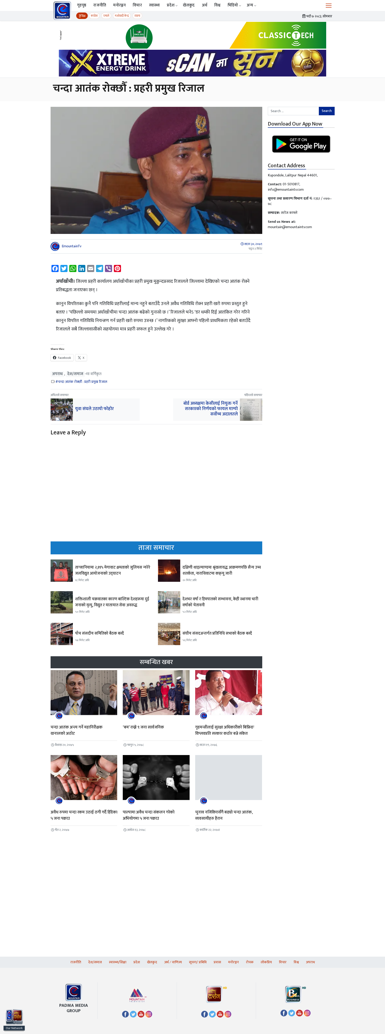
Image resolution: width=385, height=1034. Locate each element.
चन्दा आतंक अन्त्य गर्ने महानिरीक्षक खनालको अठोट (76, 730)
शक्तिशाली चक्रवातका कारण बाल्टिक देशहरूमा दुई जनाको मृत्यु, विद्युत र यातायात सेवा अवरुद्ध (112, 602)
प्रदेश (170, 5)
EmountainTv (71, 246)
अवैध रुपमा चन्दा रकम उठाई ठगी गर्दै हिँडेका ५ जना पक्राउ (84, 815)
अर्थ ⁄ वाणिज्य (173, 962)
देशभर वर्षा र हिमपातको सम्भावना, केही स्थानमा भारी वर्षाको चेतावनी (220, 602)
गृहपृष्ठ (81, 5)
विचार (137, 5)
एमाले (106, 15)
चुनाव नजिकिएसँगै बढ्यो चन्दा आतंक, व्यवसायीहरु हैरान (224, 815)
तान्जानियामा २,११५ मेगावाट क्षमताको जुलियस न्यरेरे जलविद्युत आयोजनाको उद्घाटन (112, 570)
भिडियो (233, 5)
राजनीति (99, 5)
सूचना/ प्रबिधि (198, 962)
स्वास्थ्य (154, 5)
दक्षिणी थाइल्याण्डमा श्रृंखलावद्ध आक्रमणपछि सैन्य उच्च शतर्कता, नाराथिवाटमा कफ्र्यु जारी (221, 570)
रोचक (250, 962)
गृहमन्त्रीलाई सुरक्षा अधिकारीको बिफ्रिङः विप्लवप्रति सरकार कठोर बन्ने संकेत (224, 730)
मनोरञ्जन (119, 5)
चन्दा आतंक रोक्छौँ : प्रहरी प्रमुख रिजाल (82, 382)
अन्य (250, 5)
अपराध (57, 374)
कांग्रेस (94, 15)
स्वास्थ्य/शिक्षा (117, 962)
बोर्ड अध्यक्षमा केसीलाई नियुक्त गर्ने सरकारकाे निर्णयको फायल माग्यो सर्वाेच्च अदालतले (210, 409)
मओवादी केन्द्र (122, 15)
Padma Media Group (73, 1008)
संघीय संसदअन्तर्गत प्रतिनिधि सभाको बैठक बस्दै (217, 633)
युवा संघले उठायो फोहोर (94, 409)
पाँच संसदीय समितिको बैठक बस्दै (99, 633)
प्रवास (217, 962)
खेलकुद (189, 5)
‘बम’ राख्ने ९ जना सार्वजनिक (143, 727)
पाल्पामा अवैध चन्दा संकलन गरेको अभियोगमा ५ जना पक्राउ (148, 815)
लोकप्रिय (266, 962)
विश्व (217, 5)
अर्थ (204, 5)
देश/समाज (75, 374)
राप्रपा (137, 15)
